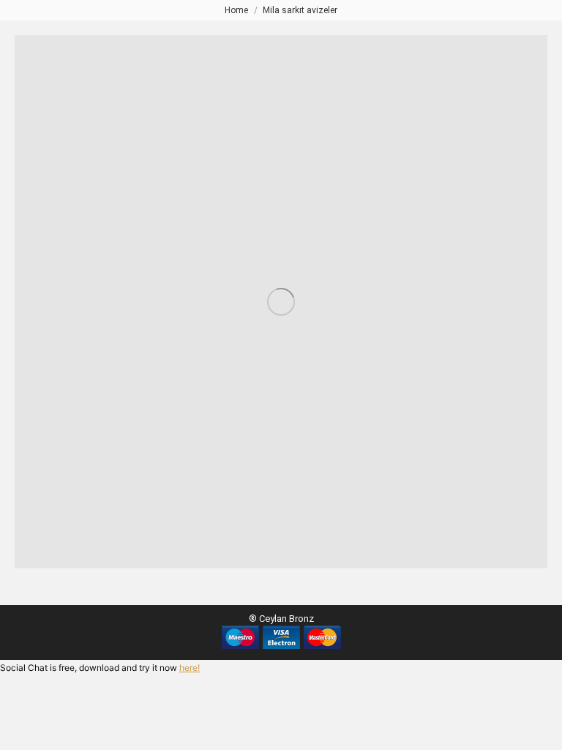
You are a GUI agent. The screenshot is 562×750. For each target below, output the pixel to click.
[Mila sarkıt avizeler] (281, 301)
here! (189, 667)
